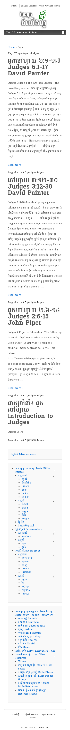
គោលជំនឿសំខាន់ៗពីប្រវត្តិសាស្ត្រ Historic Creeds (32, 692)
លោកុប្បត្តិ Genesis (27, 618)
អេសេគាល (26, 572)
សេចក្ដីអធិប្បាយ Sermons (27, 551)
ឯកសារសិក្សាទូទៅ (26, 526)
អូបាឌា (24, 490)
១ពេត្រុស (26, 518)
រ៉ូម (23, 583)
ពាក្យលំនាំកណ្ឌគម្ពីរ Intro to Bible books (35, 667)
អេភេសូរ (25, 594)
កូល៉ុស (24, 547)
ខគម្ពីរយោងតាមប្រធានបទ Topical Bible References (34, 685)
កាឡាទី (25, 511)
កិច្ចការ (24, 579)
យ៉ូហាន (25, 508)
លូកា (24, 543)
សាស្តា (24, 565)
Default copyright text (38, 727)
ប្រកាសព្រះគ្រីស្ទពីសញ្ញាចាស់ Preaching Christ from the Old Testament (34, 613)
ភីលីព (24, 515)
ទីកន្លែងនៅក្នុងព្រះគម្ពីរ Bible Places (35, 672)
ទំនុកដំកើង (26, 483)
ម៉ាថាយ (25, 504)
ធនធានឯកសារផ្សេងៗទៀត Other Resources (30, 656)
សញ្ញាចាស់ (22, 475)
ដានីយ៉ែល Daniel (26, 644)
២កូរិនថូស (26, 590)
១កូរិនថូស (26, 586)
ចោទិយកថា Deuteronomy (31, 626)
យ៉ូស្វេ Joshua (25, 629)
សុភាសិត (25, 561)
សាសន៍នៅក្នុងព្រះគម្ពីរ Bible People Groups (35, 678)
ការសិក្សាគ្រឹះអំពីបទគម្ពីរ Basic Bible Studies (32, 470)
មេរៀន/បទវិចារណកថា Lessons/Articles (35, 651)
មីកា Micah (24, 647)
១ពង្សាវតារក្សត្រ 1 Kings (30, 636)
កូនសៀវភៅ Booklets (29, 6)
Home (11, 47)
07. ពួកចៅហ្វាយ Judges (33, 172)
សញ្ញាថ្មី (21, 500)
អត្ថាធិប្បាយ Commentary (28, 529)
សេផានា (25, 493)
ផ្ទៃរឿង (21, 522)
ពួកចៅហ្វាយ (27, 558)
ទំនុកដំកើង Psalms (28, 640)
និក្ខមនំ (24, 479)
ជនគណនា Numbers (28, 622)
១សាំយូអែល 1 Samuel (29, 633)
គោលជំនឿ (14, 6)
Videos (22, 661)
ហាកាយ (25, 497)
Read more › (15, 165)
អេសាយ (25, 486)
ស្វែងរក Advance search (49, 6)
